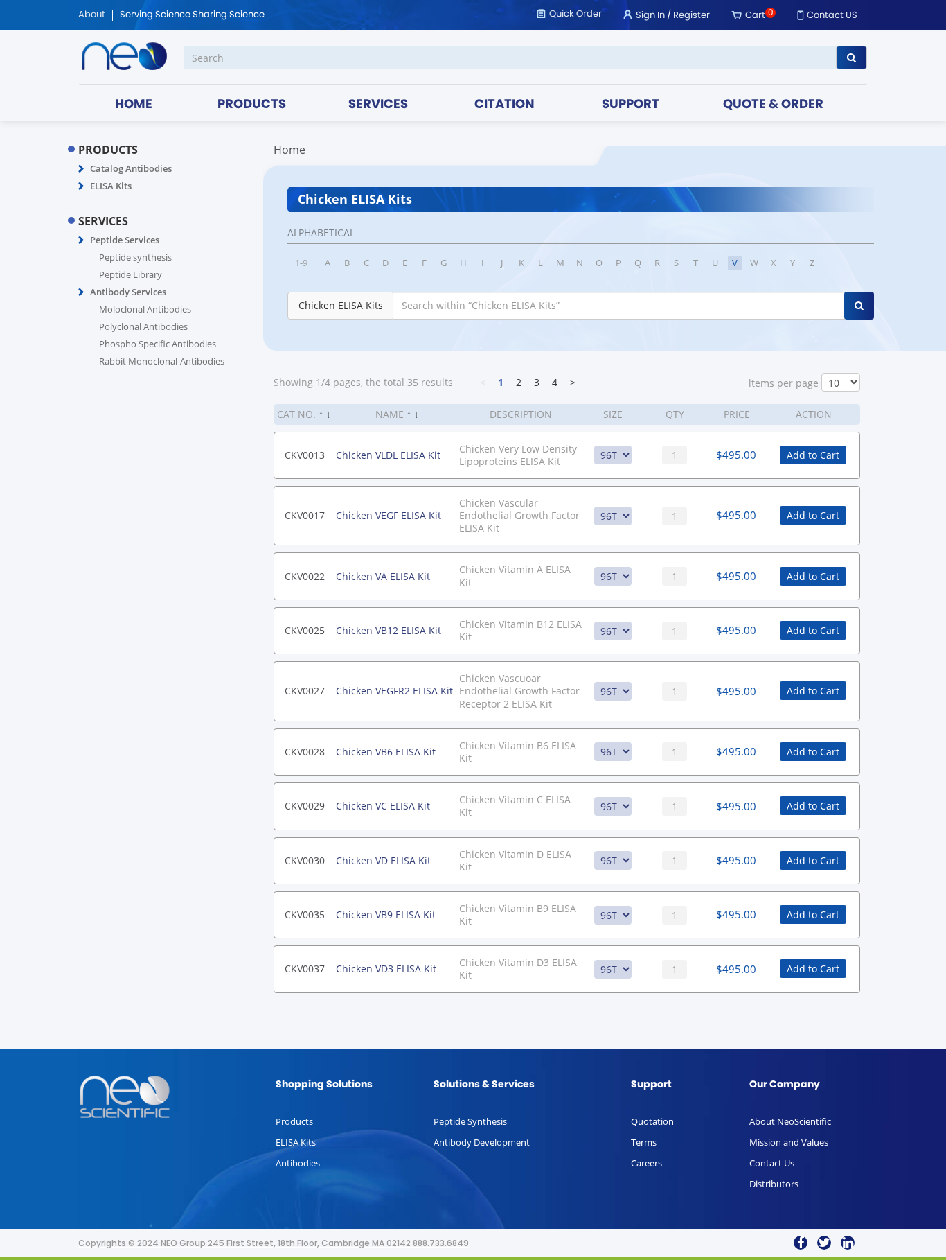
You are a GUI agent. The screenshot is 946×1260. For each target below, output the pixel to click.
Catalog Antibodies (131, 168)
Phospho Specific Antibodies (157, 344)
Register (691, 16)
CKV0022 (305, 576)
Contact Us (771, 1163)
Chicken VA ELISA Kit (383, 576)
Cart (755, 16)
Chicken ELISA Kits (340, 305)
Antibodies (298, 1163)
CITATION (504, 105)
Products (294, 1121)
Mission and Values (788, 1142)
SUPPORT (630, 105)
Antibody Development (482, 1142)
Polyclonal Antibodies (143, 326)
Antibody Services (128, 292)
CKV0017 (305, 515)
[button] (81, 169)
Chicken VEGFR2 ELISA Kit (394, 690)
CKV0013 (305, 455)
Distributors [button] (773, 1184)
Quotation (652, 1121)
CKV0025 (305, 630)
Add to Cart (813, 455)
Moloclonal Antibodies (145, 309)
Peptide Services (124, 240)
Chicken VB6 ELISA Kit (386, 751)
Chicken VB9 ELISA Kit (386, 914)
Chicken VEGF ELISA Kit (388, 515)
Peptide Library (130, 274)
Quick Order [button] (575, 14)
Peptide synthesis (135, 257)
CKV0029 (305, 805)
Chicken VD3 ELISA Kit (386, 968)
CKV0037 (305, 968)
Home (289, 149)
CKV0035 (305, 914)
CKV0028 (305, 751)
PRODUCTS (251, 105)
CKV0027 (305, 690)
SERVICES (378, 105)
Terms (644, 1142)
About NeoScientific (790, 1121)
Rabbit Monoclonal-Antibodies (161, 361)
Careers (646, 1163)
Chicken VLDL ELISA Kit (388, 455)
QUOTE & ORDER (773, 105)
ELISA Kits (111, 186)
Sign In (650, 16)
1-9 (301, 262)
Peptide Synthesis (470, 1121)
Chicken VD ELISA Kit (383, 860)
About (91, 15)
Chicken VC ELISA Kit (383, 805)
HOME (133, 105)
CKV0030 (305, 860)
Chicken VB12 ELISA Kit (388, 630)
